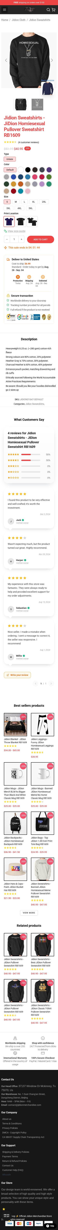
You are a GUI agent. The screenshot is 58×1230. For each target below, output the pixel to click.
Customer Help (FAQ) (12, 1170)
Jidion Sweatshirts (39, 19)
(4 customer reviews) (28, 142)
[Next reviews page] (51, 683)
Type (6, 154)
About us (6, 1119)
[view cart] (53, 10)
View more (29, 913)
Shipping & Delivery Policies (15, 1152)
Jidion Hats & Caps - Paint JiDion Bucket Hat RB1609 (14, 887)
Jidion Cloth (18, 19)
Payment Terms (10, 1156)
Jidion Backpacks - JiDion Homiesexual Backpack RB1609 (14, 840)
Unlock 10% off (6, 1215)
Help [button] (52, 1226)
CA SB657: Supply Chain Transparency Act (23, 1137)
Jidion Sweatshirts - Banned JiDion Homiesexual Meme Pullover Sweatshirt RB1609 (41, 890)
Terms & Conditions (12, 1123)
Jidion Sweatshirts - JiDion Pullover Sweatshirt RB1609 (14, 962)
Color (6, 164)
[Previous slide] (6, 60)
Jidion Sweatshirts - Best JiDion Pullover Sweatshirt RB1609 (41, 962)
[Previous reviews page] (36, 683)
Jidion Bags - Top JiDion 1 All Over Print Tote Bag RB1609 (41, 840)
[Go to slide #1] (20, 104)
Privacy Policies (10, 1128)
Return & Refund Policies (14, 1161)
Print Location (11, 213)
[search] (48, 10)
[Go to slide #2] (37, 104)
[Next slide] (51, 60)
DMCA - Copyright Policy (14, 1132)
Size (6, 196)
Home (4, 19)
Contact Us (7, 1165)
